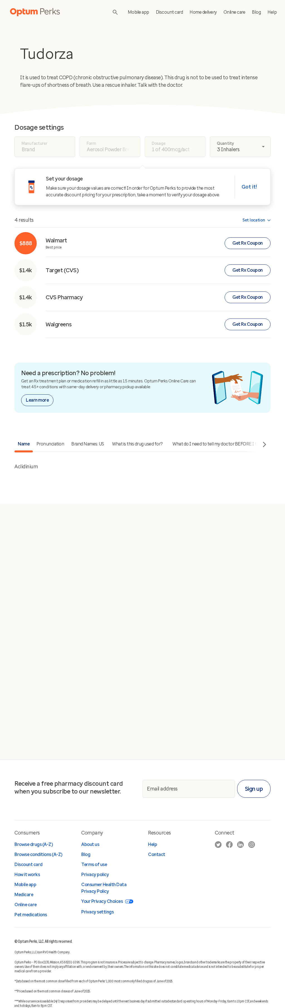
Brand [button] (28, 149)
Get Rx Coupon (247, 243)
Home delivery (203, 12)
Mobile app (138, 12)
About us (90, 844)
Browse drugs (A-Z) (33, 844)
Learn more (37, 400)
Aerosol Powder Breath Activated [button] (113, 149)
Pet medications (30, 914)
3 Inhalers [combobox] (228, 149)
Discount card (169, 12)
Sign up (254, 788)
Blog (256, 12)
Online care (234, 12)
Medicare (23, 894)
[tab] (50, 444)
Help (272, 12)
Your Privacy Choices (102, 901)
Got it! (249, 187)
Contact (156, 854)
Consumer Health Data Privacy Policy (103, 888)
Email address (162, 788)
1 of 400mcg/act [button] (171, 149)
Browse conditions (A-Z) (38, 854)
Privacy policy (95, 874)
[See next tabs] (263, 445)
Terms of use (94, 864)
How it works (27, 874)
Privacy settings (97, 912)
